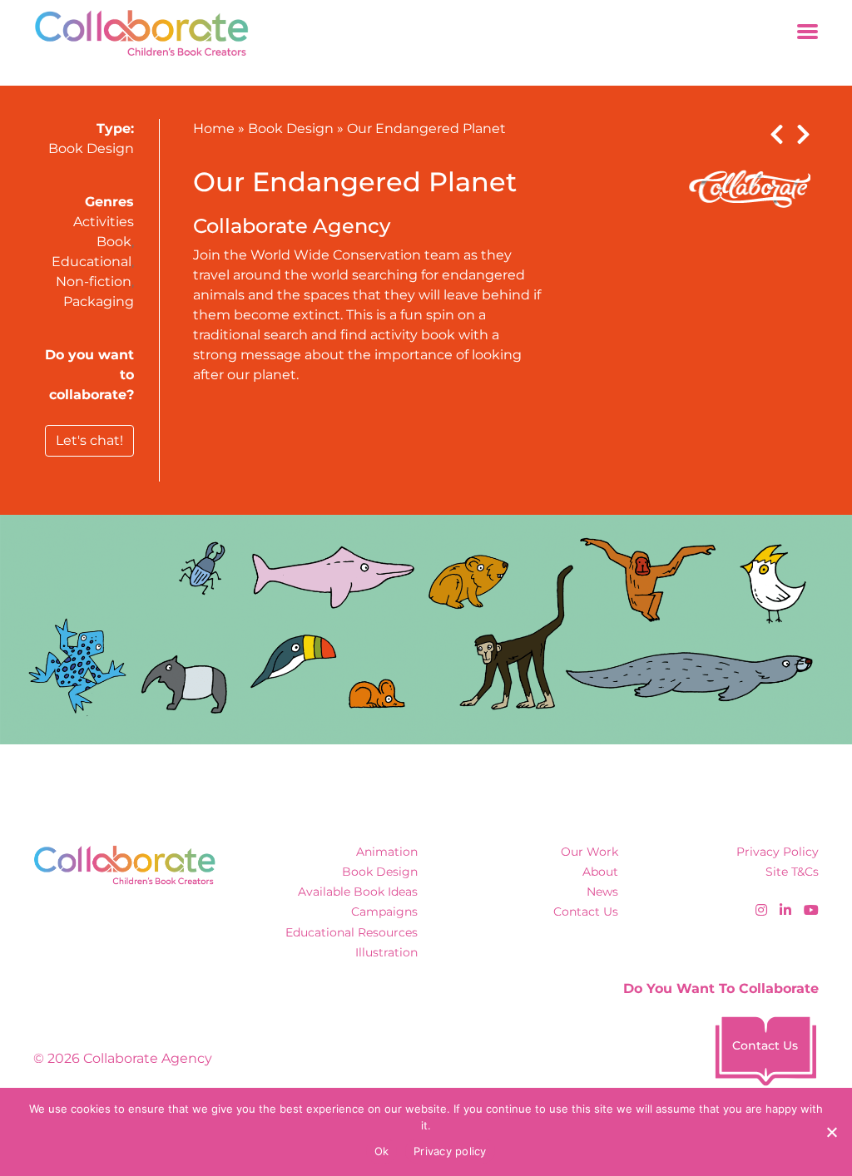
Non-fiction (93, 281)
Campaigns (384, 911)
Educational (91, 261)
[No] (831, 1132)
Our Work (589, 851)
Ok (381, 1151)
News (602, 891)
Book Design (91, 148)
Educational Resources (351, 932)
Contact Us (585, 911)
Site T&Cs (792, 871)
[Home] (136, 32)
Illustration (386, 952)
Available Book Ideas (358, 891)
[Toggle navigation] (807, 33)
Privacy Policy (777, 851)
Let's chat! (89, 440)
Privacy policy (450, 1151)
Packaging (98, 301)
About (600, 871)
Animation (387, 851)
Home (214, 128)
